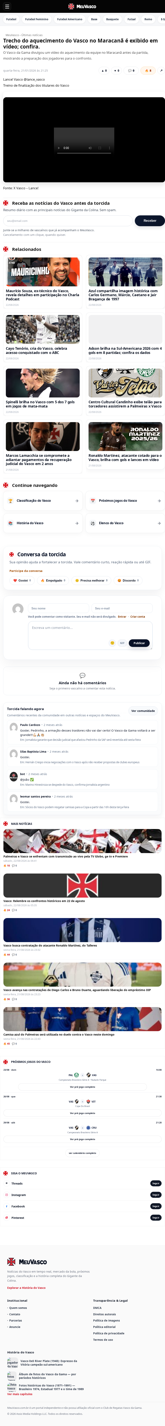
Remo (148, 19)
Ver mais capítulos (19, 1394)
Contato (14, 1314)
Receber (150, 220)
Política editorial (104, 1327)
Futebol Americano (69, 19)
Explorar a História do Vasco (26, 1288)
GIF (122, 643)
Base (94, 19)
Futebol (11, 19)
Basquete (112, 19)
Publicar (139, 643)
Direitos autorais (104, 1314)
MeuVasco (12, 35)
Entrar (122, 616)
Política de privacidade (108, 1333)
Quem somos (18, 1308)
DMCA (97, 1308)
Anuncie (14, 1327)
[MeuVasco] (82, 6)
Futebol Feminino (36, 19)
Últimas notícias (32, 35)
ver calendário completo (82, 1152)
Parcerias (15, 1320)
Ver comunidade (143, 711)
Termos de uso (103, 1340)
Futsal (132, 19)
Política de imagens (106, 1320)
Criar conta (137, 616)
